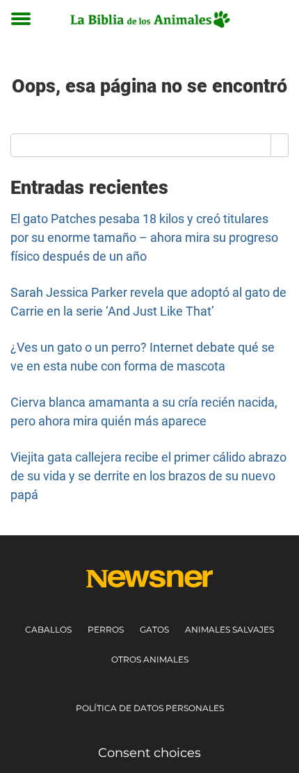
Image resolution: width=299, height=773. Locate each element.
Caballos (48, 629)
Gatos (154, 629)
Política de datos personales (150, 708)
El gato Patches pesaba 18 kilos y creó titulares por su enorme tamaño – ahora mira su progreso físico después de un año (144, 237)
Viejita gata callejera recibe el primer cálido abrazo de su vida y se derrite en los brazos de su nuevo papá (148, 476)
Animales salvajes (229, 629)
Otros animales (149, 659)
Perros (106, 629)
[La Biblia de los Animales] (149, 19)
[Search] (280, 145)
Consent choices (149, 752)
